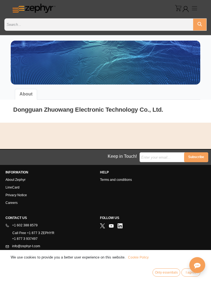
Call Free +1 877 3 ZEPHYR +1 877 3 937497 (29, 236)
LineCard (12, 187)
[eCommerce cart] (178, 8)
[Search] (200, 24)
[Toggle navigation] (194, 8)
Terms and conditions (116, 180)
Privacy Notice (16, 195)
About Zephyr (15, 180)
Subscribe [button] (196, 157)
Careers (11, 203)
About (26, 94)
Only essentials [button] (166, 272)
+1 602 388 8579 (24, 225)
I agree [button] (191, 272)
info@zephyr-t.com (25, 246)
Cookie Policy (138, 257)
